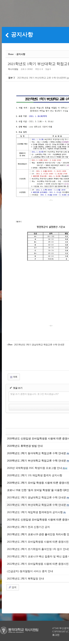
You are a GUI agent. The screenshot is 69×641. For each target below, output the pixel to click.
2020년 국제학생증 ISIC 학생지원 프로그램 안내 (35, 468)
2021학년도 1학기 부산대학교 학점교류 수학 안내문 (37, 505)
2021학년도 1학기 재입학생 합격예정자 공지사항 (35, 512)
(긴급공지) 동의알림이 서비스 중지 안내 (30, 571)
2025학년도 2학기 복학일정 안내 (25, 578)
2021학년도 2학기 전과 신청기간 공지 (28, 527)
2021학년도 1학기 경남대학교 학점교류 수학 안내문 (37, 497)
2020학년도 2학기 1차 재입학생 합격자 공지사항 (34, 475)
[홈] (7, 35)
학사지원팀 (13, 69)
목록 (15, 377)
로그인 (55, 634)
